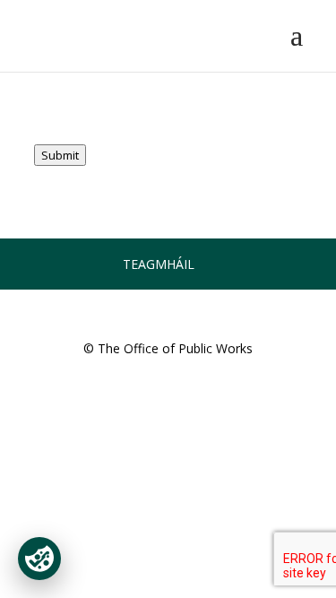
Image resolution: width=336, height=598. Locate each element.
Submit (60, 155)
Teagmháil (158, 264)
